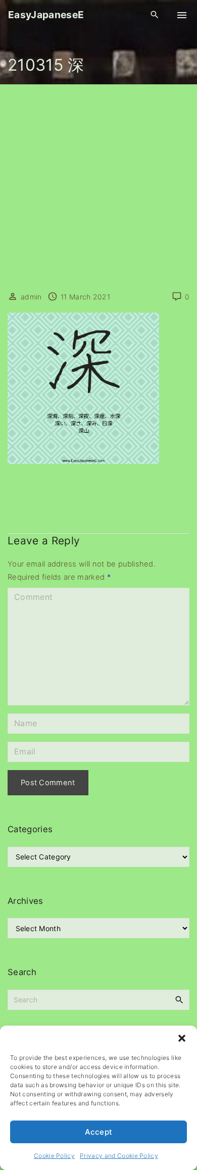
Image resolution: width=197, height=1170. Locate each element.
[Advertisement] (98, 187)
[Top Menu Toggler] (182, 15)
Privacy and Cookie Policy (119, 1155)
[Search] (179, 999)
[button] (182, 1038)
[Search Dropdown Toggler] (155, 15)
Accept (99, 1132)
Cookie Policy (54, 1155)
